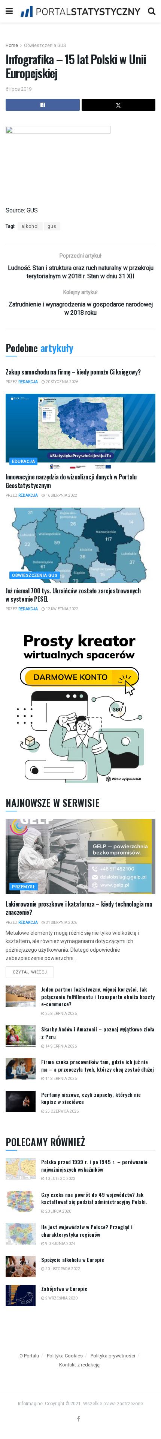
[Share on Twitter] (119, 105)
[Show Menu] (9, 11)
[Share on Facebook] (43, 105)
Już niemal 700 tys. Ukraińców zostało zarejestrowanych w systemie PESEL (73, 595)
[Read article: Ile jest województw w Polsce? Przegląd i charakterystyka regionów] (21, 1234)
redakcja (28, 382)
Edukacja (23, 461)
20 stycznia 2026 (61, 382)
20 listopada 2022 (62, 1269)
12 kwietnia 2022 (61, 609)
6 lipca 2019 (18, 89)
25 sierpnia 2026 (61, 1013)
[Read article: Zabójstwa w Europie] (21, 1295)
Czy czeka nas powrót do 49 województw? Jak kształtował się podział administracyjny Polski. (94, 1198)
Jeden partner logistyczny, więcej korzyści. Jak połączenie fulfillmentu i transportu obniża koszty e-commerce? (98, 996)
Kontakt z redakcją (79, 1365)
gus (52, 226)
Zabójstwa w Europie (64, 1288)
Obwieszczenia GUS (45, 45)
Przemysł (23, 886)
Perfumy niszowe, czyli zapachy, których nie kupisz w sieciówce (91, 1098)
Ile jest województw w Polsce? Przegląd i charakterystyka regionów (87, 1230)
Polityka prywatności (113, 1356)
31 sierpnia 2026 (61, 922)
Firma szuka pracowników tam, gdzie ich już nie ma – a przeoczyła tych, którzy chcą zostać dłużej (97, 1065)
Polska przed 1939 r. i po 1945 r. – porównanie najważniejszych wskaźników (94, 1165)
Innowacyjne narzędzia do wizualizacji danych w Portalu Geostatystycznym (71, 481)
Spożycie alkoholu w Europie (72, 1259)
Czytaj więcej (33, 970)
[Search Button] (151, 11)
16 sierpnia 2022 (61, 495)
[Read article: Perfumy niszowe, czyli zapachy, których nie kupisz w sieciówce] (21, 1101)
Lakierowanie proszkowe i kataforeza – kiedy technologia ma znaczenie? (79, 908)
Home (12, 45)
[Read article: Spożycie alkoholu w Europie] (21, 1266)
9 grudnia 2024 (60, 1244)
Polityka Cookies (65, 1356)
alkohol (30, 226)
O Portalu (29, 1356)
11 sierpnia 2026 (61, 1079)
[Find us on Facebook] (78, 1419)
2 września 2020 (61, 1298)
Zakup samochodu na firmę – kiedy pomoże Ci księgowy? (73, 371)
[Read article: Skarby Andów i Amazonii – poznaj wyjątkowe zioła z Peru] (21, 1036)
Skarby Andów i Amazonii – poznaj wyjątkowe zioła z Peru (97, 1032)
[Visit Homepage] (80, 11)
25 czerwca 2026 (62, 1111)
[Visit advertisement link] (80, 706)
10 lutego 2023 (60, 1179)
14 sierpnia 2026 (61, 1046)
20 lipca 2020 (58, 1211)
